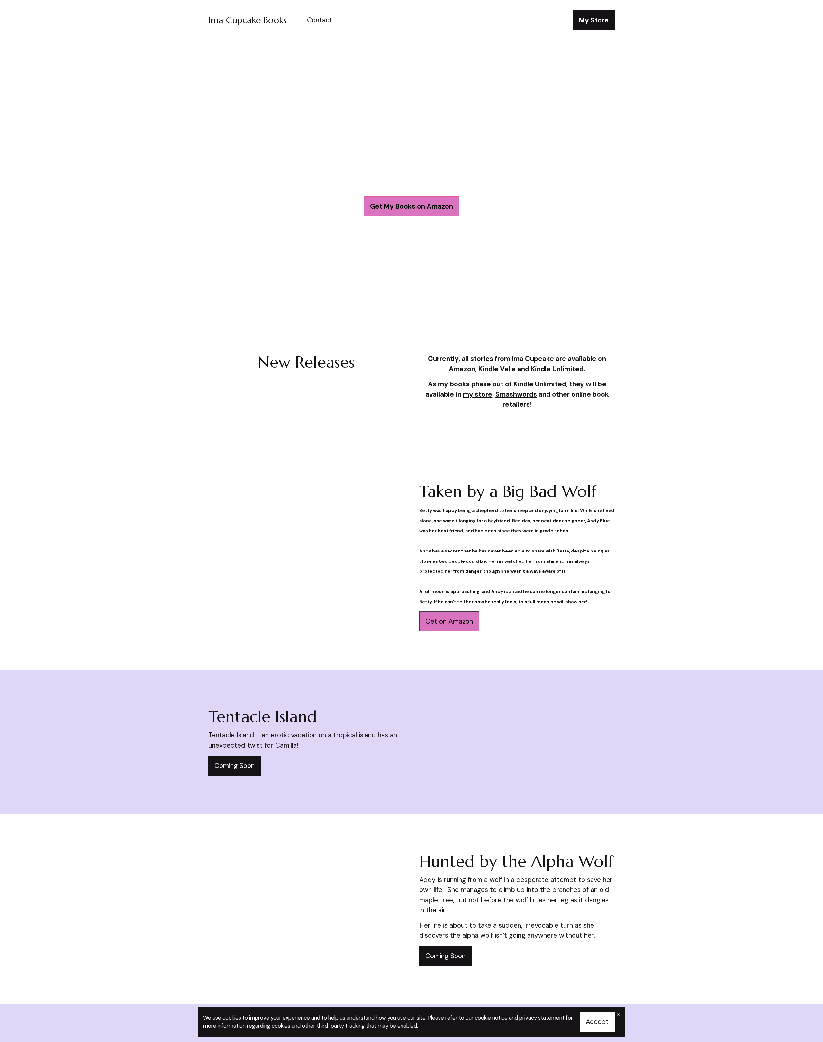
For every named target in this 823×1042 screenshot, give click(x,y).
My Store (594, 20)
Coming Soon (234, 765)
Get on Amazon (449, 621)
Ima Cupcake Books (247, 20)
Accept (597, 1021)
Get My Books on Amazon (411, 206)
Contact (319, 19)
